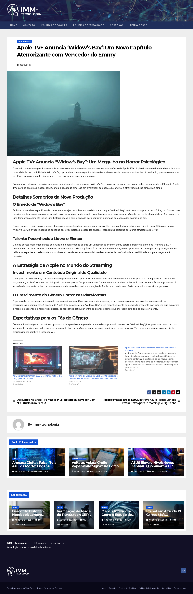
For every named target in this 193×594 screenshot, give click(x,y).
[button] (184, 25)
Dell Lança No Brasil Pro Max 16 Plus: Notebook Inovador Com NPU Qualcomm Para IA (56, 401)
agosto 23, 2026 (68, 520)
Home (13, 25)
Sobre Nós (117, 25)
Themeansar (60, 588)
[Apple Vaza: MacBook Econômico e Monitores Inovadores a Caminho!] (153, 359)
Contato (29, 25)
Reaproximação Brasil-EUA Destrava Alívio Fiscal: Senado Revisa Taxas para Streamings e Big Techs (139, 401)
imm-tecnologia (45, 424)
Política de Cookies (54, 25)
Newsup (47, 588)
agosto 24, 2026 (24, 520)
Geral (15, 507)
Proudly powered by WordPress (21, 588)
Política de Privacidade (88, 25)
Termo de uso (138, 25)
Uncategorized (24, 41)
